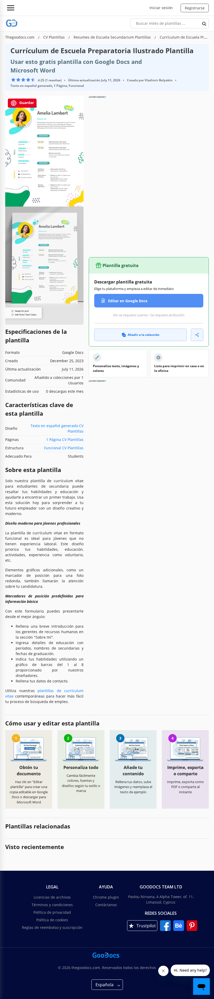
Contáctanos (106, 904)
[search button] (204, 23)
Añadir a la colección (143, 334)
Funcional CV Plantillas (64, 447)
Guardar (26, 102)
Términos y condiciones (52, 904)
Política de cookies (52, 919)
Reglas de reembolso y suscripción (52, 927)
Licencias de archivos (52, 897)
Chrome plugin (106, 897)
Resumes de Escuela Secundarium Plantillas (113, 37)
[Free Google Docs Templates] (11, 23)
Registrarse (195, 7)
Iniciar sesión (161, 7)
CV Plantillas (54, 37)
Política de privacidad (52, 912)
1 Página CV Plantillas (65, 439)
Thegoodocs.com (20, 37)
